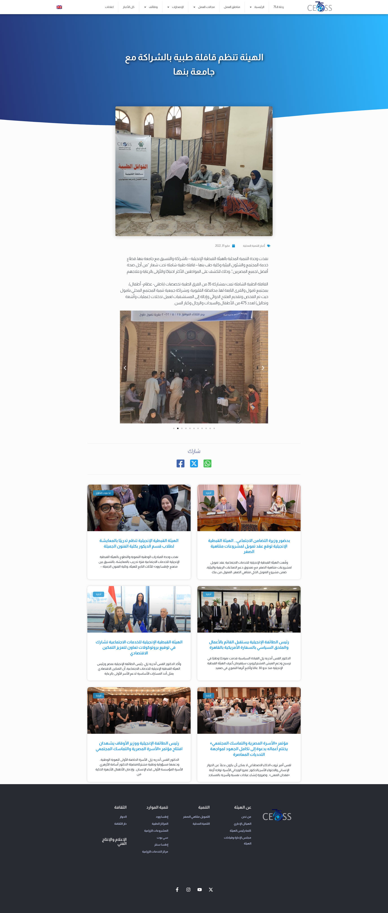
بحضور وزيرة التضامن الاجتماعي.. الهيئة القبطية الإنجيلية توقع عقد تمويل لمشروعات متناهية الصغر (249, 546)
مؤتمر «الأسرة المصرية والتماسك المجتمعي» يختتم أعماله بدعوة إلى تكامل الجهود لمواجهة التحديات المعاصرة (249, 748)
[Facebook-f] (177, 889)
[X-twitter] (211, 889)
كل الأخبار (128, 7)
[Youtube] (199, 889)
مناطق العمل (232, 7)
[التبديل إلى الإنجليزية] (59, 7)
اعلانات (109, 7)
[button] (125, 368)
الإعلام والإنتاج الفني (114, 841)
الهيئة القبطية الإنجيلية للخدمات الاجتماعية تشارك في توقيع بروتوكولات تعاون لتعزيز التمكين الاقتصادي (139, 647)
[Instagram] (188, 889)
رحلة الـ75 (278, 7)
